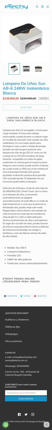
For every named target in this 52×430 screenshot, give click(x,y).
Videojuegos (11, 333)
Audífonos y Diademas (17, 319)
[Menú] (47, 6)
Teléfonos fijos (12, 326)
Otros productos (13, 341)
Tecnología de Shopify (35, 421)
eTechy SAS (20, 421)
